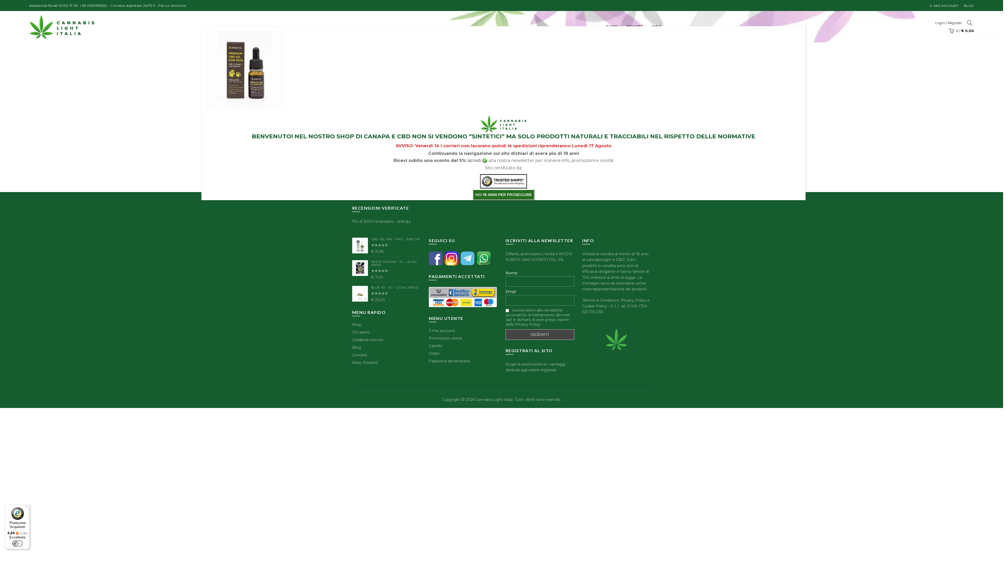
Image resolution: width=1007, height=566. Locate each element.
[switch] (17, 543)
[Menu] (26, 507)
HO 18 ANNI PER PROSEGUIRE (503, 194)
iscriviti (474, 160)
